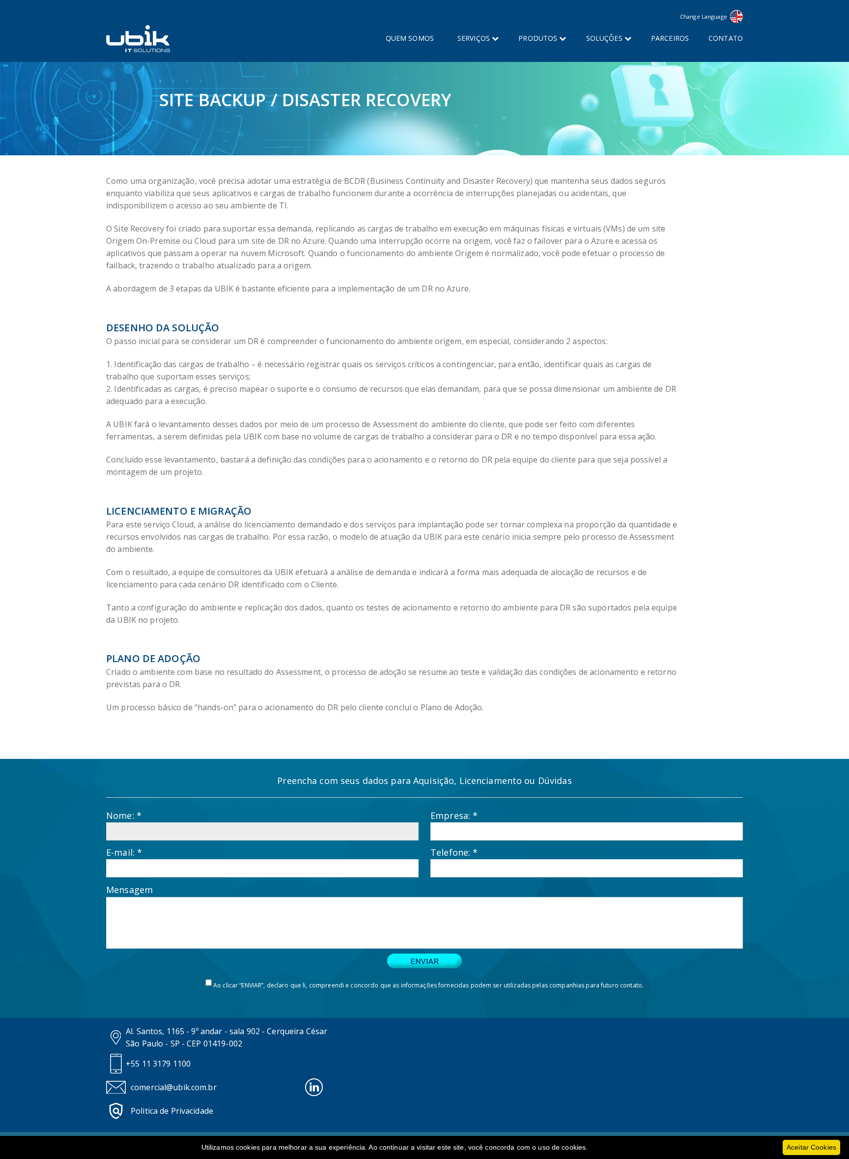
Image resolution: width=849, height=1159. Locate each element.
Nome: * (124, 815)
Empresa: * (454, 815)
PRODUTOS (538, 38)
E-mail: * (124, 852)
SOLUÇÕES (605, 38)
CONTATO (725, 38)
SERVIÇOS (474, 38)
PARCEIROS (670, 38)
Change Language (704, 16)
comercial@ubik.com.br (174, 1087)
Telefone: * (454, 852)
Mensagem (129, 890)
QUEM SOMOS (410, 38)
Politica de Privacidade (172, 1110)
